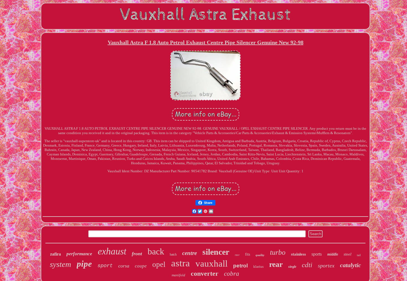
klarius (258, 266)
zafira (55, 254)
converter (204, 273)
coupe (141, 266)
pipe (84, 264)
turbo (277, 252)
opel (159, 264)
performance (79, 253)
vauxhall (211, 264)
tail (359, 255)
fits (247, 254)
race (237, 255)
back (156, 251)
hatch (173, 254)
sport (105, 266)
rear (276, 264)
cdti (307, 265)
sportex (326, 265)
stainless (298, 254)
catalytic (350, 265)
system (60, 264)
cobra (231, 273)
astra (180, 263)
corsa (123, 266)
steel (347, 254)
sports (316, 254)
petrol (240, 266)
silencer (215, 251)
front (137, 253)
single (292, 267)
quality (260, 255)
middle (332, 254)
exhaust (112, 251)
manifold (178, 275)
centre (189, 253)
